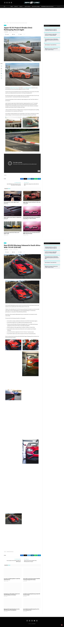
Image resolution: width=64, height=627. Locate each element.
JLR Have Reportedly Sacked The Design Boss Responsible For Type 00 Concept (31, 218)
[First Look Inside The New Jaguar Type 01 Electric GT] (13, 196)
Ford (5, 551)
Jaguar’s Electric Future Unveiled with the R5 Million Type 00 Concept (31, 233)
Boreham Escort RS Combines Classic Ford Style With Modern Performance (12, 594)
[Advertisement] (32, 15)
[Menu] (4, 7)
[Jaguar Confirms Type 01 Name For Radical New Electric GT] (13, 211)
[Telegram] (1, 78)
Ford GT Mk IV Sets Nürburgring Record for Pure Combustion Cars (31, 610)
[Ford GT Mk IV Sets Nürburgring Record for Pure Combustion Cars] (32, 603)
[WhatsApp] (1, 76)
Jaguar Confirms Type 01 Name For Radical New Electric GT (12, 218)
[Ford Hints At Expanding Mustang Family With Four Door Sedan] (32, 588)
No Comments (16, 249)
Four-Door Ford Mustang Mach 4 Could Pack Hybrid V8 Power (12, 579)
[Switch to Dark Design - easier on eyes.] (59, 6)
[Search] (58, 7)
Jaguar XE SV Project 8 (14, 87)
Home (12, 6)
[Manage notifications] (62, 625)
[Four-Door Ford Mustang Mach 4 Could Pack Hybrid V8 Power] (13, 572)
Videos (20, 6)
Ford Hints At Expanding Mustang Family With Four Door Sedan (31, 594)
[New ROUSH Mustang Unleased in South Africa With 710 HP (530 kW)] (22, 278)
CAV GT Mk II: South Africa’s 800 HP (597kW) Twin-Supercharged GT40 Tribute (31, 579)
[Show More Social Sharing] (24, 34)
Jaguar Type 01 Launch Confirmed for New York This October (31, 203)
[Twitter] (1, 71)
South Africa (27, 6)
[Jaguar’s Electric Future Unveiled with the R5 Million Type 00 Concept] (32, 226)
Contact (16, 6)
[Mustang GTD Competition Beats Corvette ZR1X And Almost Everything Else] (13, 603)
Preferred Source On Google (47, 6)
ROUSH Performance (10, 551)
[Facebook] (1, 66)
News (5, 25)
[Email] (1, 68)
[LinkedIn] (1, 73)
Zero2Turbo (6, 249)
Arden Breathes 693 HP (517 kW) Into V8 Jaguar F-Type (11, 233)
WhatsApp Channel (36, 6)
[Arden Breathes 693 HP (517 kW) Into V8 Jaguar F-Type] (13, 226)
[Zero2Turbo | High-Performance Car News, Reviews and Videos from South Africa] (32, 2)
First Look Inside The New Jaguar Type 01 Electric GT (11, 203)
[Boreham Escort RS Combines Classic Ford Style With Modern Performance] (13, 588)
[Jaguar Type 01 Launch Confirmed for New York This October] (32, 196)
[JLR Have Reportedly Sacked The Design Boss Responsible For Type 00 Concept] (32, 211)
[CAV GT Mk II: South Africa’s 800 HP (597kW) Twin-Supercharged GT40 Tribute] (32, 572)
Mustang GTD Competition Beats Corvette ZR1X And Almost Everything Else (12, 610)
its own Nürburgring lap (27, 87)
